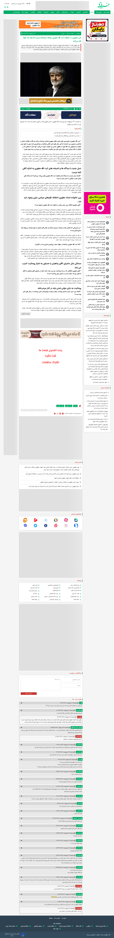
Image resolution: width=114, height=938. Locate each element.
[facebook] (55, 413)
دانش (58, 12)
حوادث (72, 12)
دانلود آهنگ (76, 599)
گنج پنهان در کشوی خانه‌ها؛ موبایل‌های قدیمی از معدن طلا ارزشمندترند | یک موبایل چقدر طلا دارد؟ (97, 427)
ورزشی (52, 12)
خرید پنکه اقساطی (54, 593)
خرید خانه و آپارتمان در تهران (51, 596)
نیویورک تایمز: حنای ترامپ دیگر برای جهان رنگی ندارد (95, 282)
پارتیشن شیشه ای (54, 599)
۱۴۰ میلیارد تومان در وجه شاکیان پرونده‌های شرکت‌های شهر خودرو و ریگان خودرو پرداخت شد (96, 307)
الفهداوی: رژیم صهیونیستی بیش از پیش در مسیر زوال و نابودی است (96, 263)
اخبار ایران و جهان (75, 590)
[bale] (76, 522)
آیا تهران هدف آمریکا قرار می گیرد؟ (98, 393)
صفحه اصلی (107, 12)
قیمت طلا (55, 929)
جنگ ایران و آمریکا (101, 926)
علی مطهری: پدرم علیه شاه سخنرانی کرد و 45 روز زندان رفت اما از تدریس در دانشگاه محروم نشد (52, 474)
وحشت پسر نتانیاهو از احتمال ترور (96, 259)
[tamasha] (35, 522)
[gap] (25, 527)
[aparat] (66, 522)
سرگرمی (33, 12)
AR (29, 4)
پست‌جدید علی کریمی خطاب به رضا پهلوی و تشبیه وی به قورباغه (95, 238)
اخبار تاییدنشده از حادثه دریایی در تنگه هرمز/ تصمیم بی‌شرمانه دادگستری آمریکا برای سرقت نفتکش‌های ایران (96, 230)
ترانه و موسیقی (34, 588)
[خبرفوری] (99, 5)
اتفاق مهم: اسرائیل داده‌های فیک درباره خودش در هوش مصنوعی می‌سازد (96, 270)
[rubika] (55, 522)
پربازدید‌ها (106, 315)
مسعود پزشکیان (38, 926)
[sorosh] (76, 527)
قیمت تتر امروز (75, 593)
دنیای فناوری (56, 590)
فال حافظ (78, 926)
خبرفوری (93, 935)
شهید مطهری (60, 406)
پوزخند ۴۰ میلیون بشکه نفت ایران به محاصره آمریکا (95, 249)
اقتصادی (85, 12)
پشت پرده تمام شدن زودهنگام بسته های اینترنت (66, 136)
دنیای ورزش (56, 588)
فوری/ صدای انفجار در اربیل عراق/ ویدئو (96, 243)
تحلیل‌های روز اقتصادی (53, 585)
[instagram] (66, 527)
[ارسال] (74, 109)
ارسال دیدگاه (29, 694)
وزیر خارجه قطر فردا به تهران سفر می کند (95, 276)
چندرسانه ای (16, 12)
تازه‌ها (107, 217)
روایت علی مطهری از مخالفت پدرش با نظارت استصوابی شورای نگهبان (59, 482)
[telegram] (45, 522)
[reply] (21, 703)
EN (27, 4)
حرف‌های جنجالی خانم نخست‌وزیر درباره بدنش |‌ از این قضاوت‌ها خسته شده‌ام (97, 360)
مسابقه (51, 918)
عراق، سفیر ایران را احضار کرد (100, 382)
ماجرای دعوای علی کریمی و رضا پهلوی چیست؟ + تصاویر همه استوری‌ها (98, 321)
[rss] (7, 7)
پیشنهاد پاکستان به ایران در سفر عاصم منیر (96, 254)
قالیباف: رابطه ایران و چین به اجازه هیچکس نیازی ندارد (96, 287)
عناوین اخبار (99, 12)
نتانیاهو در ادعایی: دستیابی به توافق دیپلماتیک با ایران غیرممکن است (98, 378)
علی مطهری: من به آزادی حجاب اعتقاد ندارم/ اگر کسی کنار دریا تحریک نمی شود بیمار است (53, 486)
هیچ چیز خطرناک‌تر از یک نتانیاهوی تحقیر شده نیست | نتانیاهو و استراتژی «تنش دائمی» (97, 413)
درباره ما (64, 918)
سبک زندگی (65, 12)
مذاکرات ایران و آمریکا (65, 926)
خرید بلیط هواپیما (75, 596)
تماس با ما (57, 918)
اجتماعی (78, 12)
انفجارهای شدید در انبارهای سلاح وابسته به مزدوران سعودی (96, 223)
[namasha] (55, 527)
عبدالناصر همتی (24, 926)
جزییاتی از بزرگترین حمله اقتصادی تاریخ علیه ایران (66, 133)
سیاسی (92, 12)
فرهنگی (40, 12)
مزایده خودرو (34, 596)
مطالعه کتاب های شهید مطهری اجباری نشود (66, 478)
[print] (77, 109)
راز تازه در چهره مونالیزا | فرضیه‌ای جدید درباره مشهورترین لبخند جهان (97, 420)
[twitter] (60, 413)
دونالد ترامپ (50, 926)
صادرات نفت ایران (10, 926)
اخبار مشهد (35, 585)
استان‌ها (46, 12)
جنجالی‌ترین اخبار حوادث (74, 588)
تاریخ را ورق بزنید (33, 591)
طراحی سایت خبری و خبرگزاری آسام (12, 935)
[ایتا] (25, 522)
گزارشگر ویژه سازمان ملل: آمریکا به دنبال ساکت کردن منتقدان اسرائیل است (96, 294)
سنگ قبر (35, 593)
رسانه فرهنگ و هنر (75, 585)
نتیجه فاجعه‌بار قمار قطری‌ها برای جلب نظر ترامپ (96, 300)
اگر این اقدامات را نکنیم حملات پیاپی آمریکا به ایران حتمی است (96, 397)
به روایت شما (25, 12)
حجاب (75, 406)
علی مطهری (69, 406)
